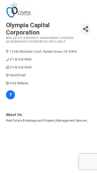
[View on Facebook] (10, 98)
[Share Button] (85, 29)
